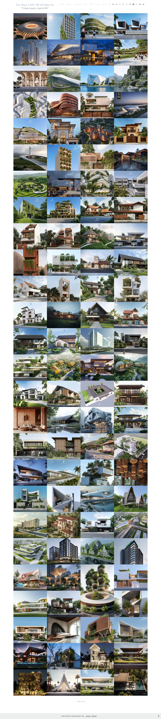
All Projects (78, 4)
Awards (62, 4)
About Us (69, 4)
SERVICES (105, 4)
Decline (94, 716)
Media (91, 4)
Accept (88, 716)
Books (86, 4)
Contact (97, 4)
